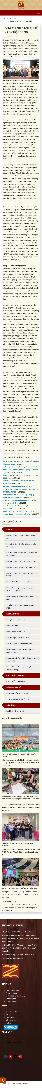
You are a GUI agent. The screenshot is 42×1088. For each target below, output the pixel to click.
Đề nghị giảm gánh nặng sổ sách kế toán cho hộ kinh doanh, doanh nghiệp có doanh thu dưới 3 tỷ (20, 798)
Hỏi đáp (8, 1015)
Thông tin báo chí (12, 990)
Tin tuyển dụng (11, 993)
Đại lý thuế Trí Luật (14, 1042)
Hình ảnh (9, 1023)
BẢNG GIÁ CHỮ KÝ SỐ (15, 711)
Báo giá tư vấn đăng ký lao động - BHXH (21, 561)
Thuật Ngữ (10, 1017)
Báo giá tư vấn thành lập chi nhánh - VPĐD (22, 567)
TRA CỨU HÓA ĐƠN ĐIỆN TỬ (17, 699)
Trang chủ (8, 18)
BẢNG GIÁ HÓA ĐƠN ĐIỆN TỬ (18, 693)
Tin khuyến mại (11, 1001)
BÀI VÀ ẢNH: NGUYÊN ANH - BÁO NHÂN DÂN (22, 451)
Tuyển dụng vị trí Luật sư (13, 901)
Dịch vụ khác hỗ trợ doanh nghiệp (18, 582)
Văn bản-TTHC (11, 1012)
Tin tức (16, 18)
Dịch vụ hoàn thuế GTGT (15, 632)
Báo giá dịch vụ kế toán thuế (16, 620)
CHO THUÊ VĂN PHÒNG (15, 681)
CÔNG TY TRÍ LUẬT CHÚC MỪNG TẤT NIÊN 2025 (19, 888)
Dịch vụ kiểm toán (13, 626)
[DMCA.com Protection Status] (11, 1027)
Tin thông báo (11, 999)
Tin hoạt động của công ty (15, 996)
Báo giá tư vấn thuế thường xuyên (19, 643)
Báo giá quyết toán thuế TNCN (17, 638)
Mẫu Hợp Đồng (11, 1020)
